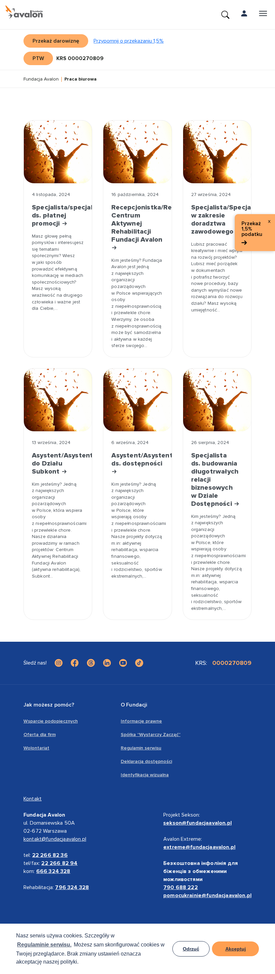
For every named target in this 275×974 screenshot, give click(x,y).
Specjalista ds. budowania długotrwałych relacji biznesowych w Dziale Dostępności (215, 479)
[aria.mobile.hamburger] (263, 14)
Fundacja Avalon (41, 79)
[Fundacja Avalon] (24, 12)
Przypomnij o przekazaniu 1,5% (129, 41)
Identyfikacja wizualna (145, 775)
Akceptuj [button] (235, 949)
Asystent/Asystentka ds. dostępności (137, 459)
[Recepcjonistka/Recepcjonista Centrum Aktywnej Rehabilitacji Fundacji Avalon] (137, 151)
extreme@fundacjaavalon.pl (199, 847)
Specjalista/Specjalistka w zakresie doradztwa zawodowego (217, 219)
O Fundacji (134, 704)
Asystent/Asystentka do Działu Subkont (58, 463)
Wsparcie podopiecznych (50, 721)
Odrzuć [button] (191, 949)
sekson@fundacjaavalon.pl (197, 823)
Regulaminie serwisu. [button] (44, 944)
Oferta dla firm (39, 734)
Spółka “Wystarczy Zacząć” (150, 734)
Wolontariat (36, 748)
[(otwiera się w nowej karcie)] (59, 663)
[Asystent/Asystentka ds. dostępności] (137, 400)
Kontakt (32, 798)
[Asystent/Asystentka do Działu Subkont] (58, 400)
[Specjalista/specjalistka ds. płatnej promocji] (58, 151)
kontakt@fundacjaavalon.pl (54, 839)
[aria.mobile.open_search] (225, 14)
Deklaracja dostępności (146, 761)
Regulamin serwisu (141, 748)
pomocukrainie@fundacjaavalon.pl (207, 895)
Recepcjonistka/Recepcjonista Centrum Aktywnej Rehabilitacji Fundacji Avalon (137, 223)
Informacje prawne (141, 721)
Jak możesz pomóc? (48, 704)
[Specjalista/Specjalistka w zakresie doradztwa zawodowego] (217, 151)
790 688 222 (180, 887)
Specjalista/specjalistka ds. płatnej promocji (58, 215)
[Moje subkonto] (244, 14)
